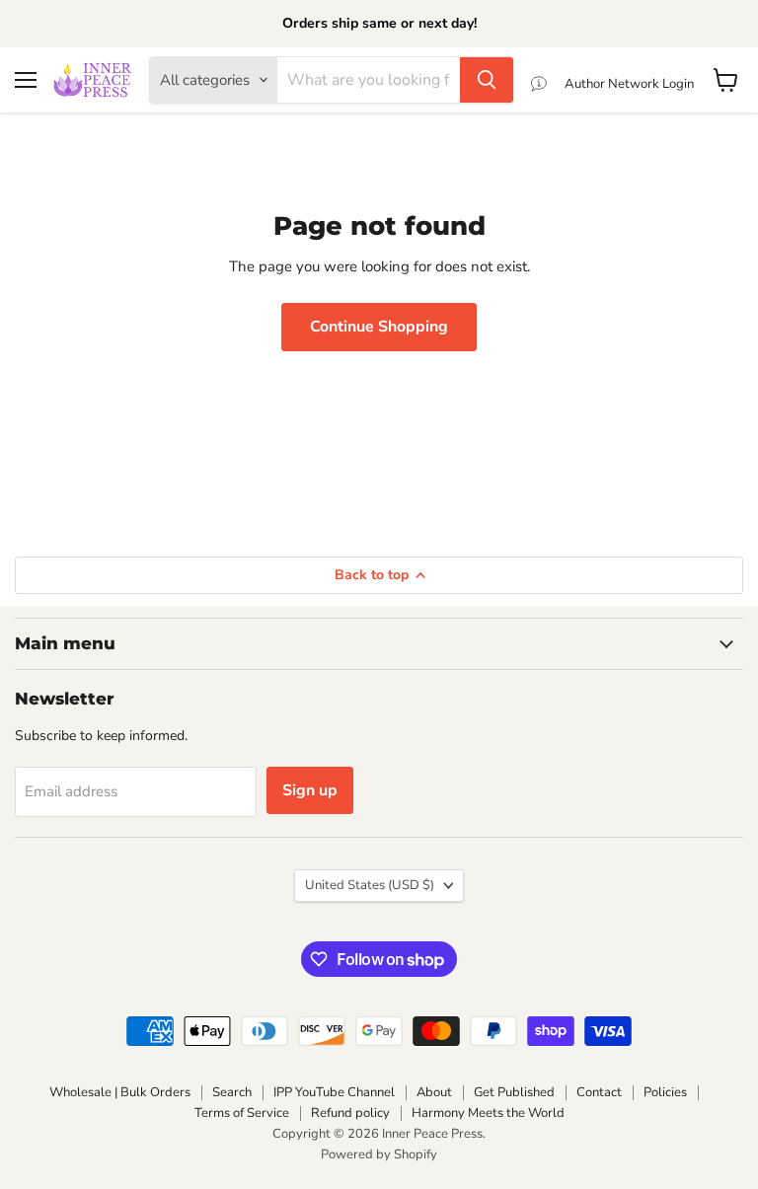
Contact (599, 1092)
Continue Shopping (379, 326)
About (434, 1092)
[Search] (486, 80)
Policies (665, 1092)
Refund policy (350, 1113)
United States (369, 885)
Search (232, 1092)
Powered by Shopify (379, 1154)
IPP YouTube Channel (334, 1092)
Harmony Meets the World (488, 1113)
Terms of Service (241, 1113)
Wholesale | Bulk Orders (119, 1092)
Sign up (310, 790)
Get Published (514, 1092)
